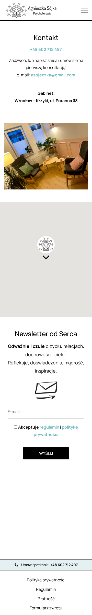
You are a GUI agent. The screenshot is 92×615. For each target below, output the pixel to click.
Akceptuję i (47, 430)
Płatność (46, 599)
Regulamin (46, 589)
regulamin (49, 427)
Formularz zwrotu (46, 608)
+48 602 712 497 (46, 49)
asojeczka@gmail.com (53, 75)
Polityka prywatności (46, 580)
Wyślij (46, 453)
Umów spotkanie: (49, 564)
